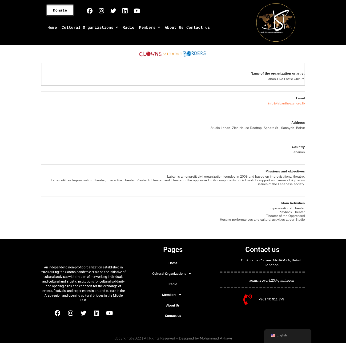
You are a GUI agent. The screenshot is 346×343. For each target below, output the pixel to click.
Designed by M (191, 338)
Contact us (198, 27)
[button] (89, 27)
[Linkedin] (125, 10)
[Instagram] (101, 10)
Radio (128, 27)
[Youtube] (137, 10)
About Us (174, 27)
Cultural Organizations (87, 27)
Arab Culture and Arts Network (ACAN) (83, 253)
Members (147, 27)
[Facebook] (90, 10)
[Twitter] (113, 10)
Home (52, 27)
